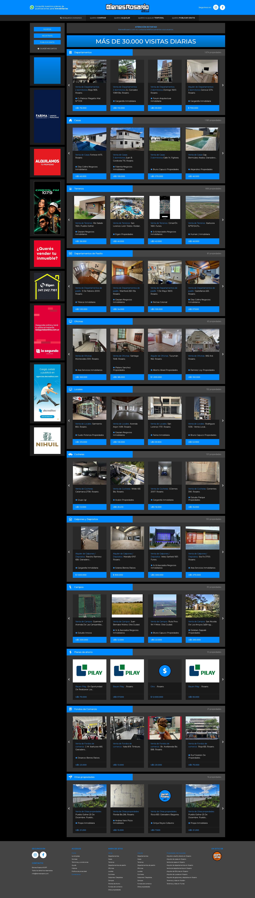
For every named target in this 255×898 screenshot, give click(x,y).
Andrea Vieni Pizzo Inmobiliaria (85, 821)
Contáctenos (76, 874)
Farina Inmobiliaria (123, 435)
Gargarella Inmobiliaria (87, 101)
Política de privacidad (79, 871)
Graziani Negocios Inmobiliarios (84, 300)
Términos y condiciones (80, 862)
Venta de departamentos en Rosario (179, 868)
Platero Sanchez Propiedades (84, 368)
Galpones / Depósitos (115, 877)
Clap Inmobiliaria (198, 435)
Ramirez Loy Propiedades (164, 370)
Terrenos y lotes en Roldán (176, 880)
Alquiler (140, 853)
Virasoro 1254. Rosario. (199, 746)
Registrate (47, 36)
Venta (110, 853)
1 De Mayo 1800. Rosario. (126, 291)
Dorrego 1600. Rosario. (126, 90)
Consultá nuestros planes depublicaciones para (51, 7)
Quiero (98, 18)
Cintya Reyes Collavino (125, 823)
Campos (111, 880)
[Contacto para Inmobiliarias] (32, 7)
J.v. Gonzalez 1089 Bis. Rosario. (87, 90)
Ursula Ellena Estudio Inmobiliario (199, 566)
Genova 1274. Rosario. (163, 90)
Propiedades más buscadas (176, 853)
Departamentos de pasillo (117, 865)
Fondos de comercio (115, 887)
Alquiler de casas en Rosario (176, 859)
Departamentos (113, 856)
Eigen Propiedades (86, 234)
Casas (110, 859)
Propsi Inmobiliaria (161, 823)
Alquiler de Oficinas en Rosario (177, 871)
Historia (74, 868)
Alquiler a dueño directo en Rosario (179, 856)
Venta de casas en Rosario (176, 862)
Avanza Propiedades (162, 568)
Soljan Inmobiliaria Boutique (203, 169)
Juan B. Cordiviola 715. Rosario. (85, 158)
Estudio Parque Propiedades (121, 498)
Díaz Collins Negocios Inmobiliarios (162, 300)
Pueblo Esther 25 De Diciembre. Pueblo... (164, 814)
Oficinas (111, 868)
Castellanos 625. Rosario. (164, 291)
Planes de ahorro (114, 884)
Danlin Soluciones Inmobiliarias (197, 300)
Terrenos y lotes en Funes (175, 884)
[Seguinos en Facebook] (222, 7)
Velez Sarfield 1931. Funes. (89, 556)
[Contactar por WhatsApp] (47, 70)
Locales (110, 871)
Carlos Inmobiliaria (198, 234)
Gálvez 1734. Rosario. (199, 556)
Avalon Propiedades (199, 101)
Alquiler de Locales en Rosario (177, 874)
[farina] (47, 116)
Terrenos (111, 862)
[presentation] (69, 85)
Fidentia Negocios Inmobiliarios (85, 168)
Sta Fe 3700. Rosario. (124, 556)
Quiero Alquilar (151, 18)
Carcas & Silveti (197, 370)
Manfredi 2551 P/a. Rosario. (88, 291)
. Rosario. (85, 686)
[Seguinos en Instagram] (215, 7)
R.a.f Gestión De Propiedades (159, 756)
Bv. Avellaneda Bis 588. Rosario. (126, 746)
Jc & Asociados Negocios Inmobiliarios (125, 233)
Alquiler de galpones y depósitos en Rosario (182, 877)
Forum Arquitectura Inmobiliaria (123, 99)
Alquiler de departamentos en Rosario (180, 865)
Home (74, 853)
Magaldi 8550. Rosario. (162, 556)
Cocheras (111, 874)
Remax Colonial (122, 302)
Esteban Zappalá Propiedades (122, 631)
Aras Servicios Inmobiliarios (127, 568)
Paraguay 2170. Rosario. (201, 90)
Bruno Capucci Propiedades (128, 169)
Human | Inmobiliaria (162, 234)
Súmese (74, 859)
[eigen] (47, 286)
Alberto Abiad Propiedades (127, 370)
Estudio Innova (159, 500)
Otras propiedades (114, 890)
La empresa (76, 856)
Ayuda (74, 865)
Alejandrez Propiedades (163, 169)
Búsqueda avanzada (72, 18)
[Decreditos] (47, 393)
